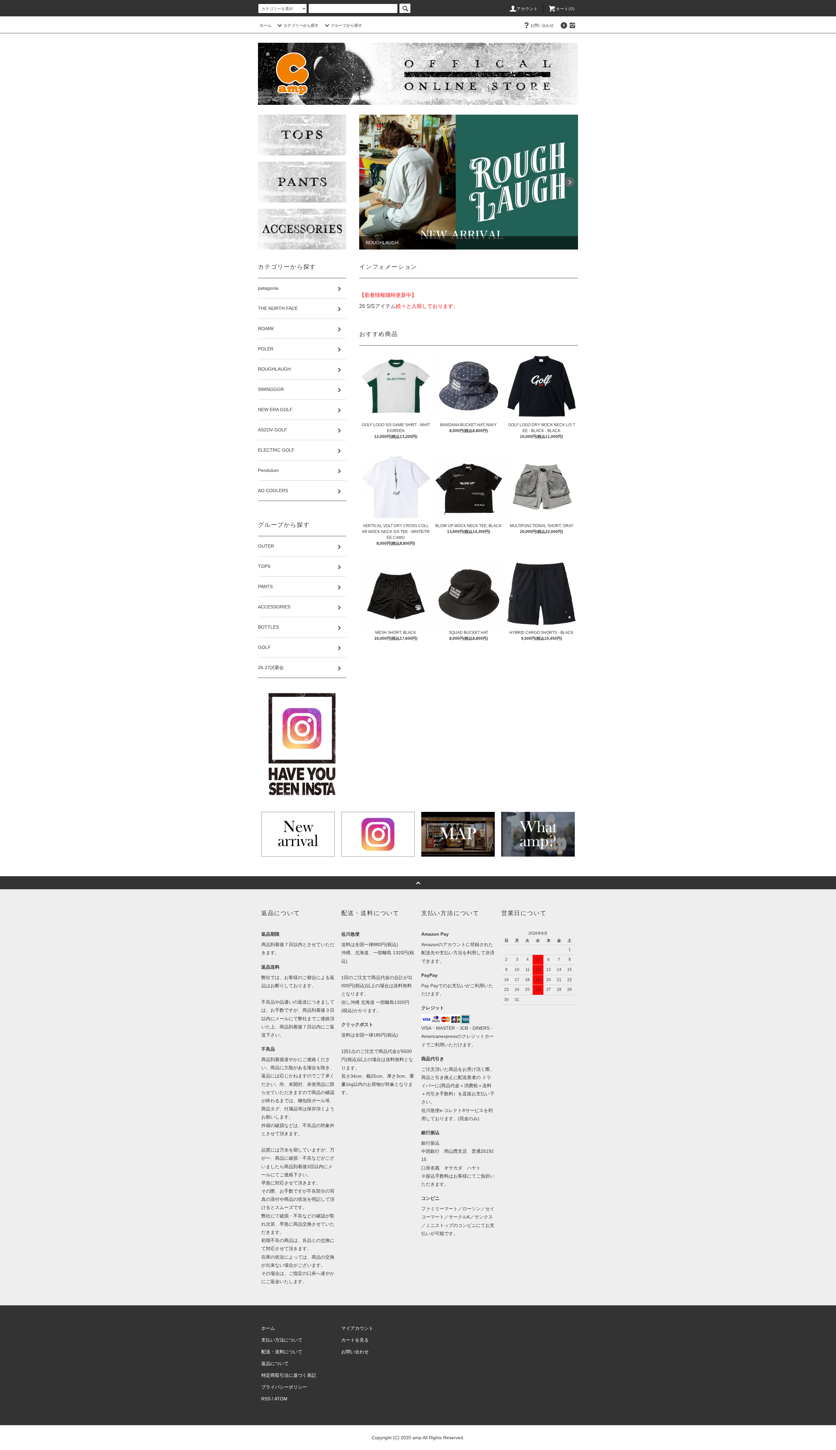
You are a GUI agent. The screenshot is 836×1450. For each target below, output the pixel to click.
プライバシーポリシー (284, 1387)
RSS (265, 1398)
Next (569, 182)
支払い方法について (281, 1340)
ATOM (280, 1398)
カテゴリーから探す (301, 25)
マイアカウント (357, 1328)
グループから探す (346, 25)
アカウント (527, 9)
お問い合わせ (542, 25)
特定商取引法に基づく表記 (288, 1375)
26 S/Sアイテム (377, 306)
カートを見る (355, 1340)
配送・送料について (281, 1351)
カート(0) (565, 9)
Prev (367, 182)
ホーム (265, 25)
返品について (275, 1363)
